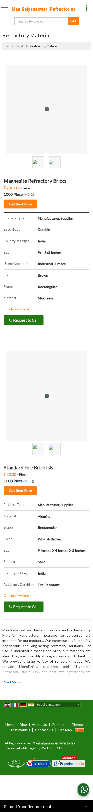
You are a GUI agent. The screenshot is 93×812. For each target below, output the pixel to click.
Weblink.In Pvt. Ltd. (53, 748)
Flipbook (78, 724)
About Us (39, 724)
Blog (23, 724)
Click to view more (16, 309)
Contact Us (44, 730)
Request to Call (25, 320)
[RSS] (79, 730)
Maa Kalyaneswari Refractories (44, 9)
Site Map (65, 730)
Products (22, 46)
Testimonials (20, 730)
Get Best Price (20, 204)
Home (9, 46)
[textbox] (42, 21)
